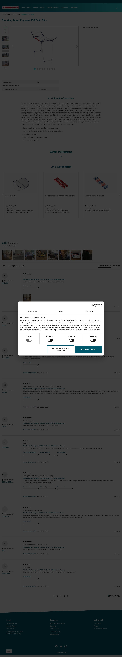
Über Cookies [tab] (89, 311)
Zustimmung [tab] (32, 311)
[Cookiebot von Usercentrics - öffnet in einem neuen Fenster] (93, 305)
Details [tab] (61, 311)
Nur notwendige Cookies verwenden (60, 349)
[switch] (50, 340)
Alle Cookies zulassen (88, 349)
